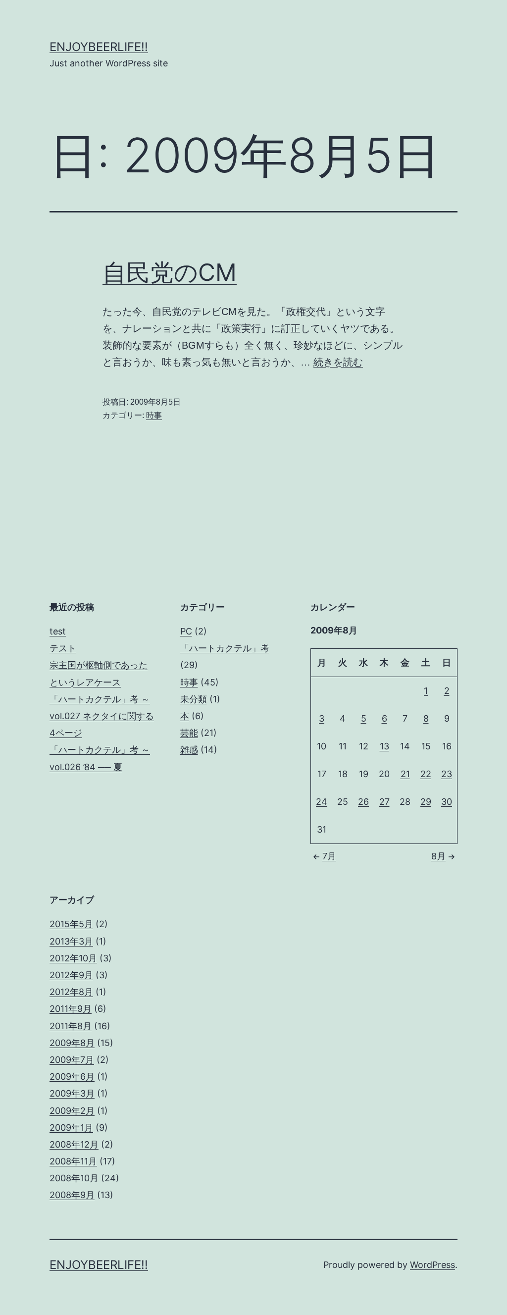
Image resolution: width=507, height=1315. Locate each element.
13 (384, 746)
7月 (329, 856)
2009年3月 (72, 1093)
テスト (63, 648)
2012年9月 (71, 975)
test (58, 631)
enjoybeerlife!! (99, 47)
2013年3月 (71, 941)
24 (321, 801)
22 (425, 774)
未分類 (193, 699)
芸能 (189, 733)
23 (446, 774)
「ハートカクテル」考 (224, 648)
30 (446, 801)
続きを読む (338, 362)
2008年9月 (72, 1195)
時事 (154, 415)
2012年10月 (73, 958)
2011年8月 (71, 1026)
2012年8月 (71, 992)
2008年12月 (74, 1144)
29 (425, 801)
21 (405, 774)
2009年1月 (71, 1127)
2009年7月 (72, 1059)
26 (363, 801)
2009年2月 (72, 1110)
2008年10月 (74, 1178)
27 (384, 801)
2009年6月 (72, 1076)
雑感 (189, 749)
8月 (438, 856)
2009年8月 (72, 1043)
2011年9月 (71, 1008)
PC (186, 631)
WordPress (432, 1265)
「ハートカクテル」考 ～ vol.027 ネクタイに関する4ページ (102, 716)
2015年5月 (71, 924)
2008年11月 (73, 1161)
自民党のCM (169, 272)
